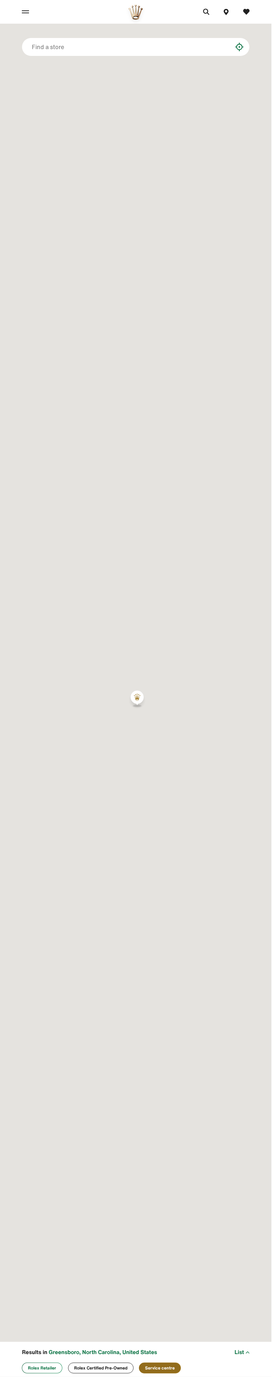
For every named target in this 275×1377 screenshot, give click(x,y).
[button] (137, 698)
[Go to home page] (136, 12)
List (239, 1352)
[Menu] (32, 12)
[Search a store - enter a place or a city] (233, 47)
